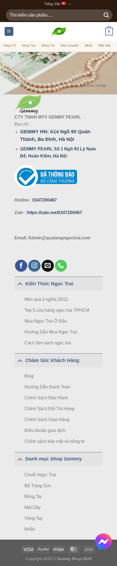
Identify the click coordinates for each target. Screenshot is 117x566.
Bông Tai (48, 45)
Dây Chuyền (69, 45)
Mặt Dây (104, 45)
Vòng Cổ (9, 45)
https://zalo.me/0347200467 (54, 212)
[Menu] (9, 31)
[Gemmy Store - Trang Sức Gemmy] (58, 31)
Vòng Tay (29, 45)
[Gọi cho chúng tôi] (61, 266)
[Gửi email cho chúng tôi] (48, 266)
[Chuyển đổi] (19, 283)
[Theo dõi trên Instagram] (34, 266)
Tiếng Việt (52, 4)
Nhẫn (89, 45)
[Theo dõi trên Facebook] (21, 266)
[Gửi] (106, 15)
